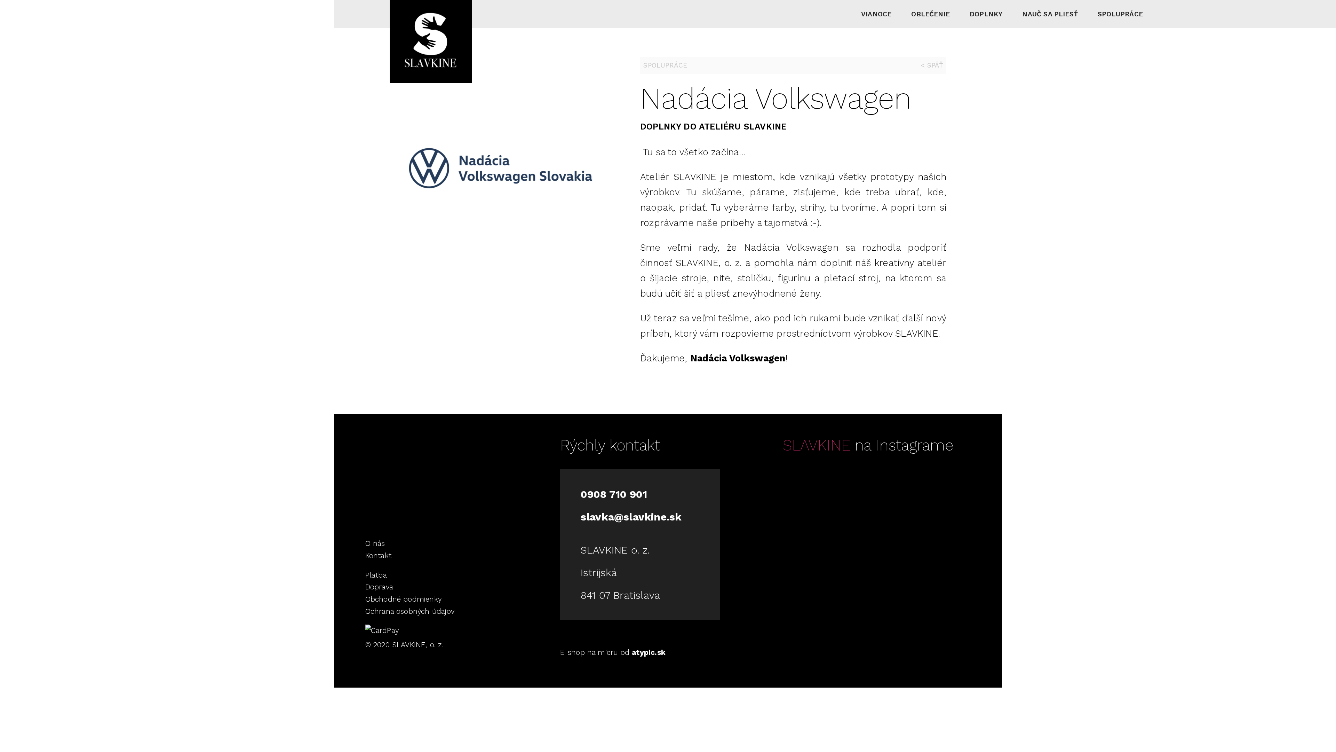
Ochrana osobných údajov (409, 611)
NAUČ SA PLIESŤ (1050, 14)
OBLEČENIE (930, 14)
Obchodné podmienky (403, 599)
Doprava (379, 587)
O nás (375, 543)
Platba (376, 575)
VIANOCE (876, 14)
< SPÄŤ (932, 65)
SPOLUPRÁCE (1120, 14)
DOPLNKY (986, 14)
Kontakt (378, 555)
